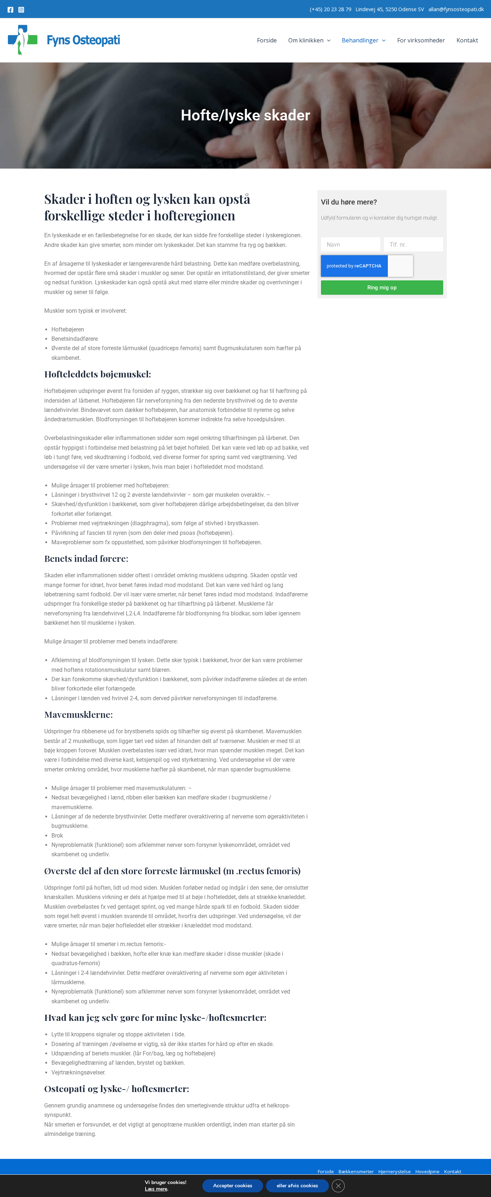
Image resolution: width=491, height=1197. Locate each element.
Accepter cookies (232, 1185)
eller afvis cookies (297, 1185)
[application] (327, 40)
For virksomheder (421, 40)
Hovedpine (428, 1171)
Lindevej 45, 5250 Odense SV (390, 9)
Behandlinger (360, 40)
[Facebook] (10, 9)
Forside (267, 40)
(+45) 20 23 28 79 (332, 9)
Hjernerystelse (394, 1171)
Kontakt (467, 40)
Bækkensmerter (356, 1171)
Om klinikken (305, 40)
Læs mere (156, 1189)
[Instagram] (21, 9)
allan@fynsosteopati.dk (456, 9)
